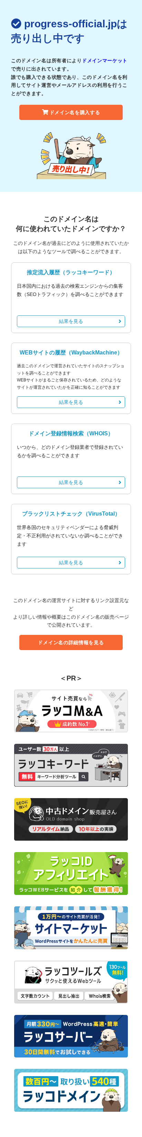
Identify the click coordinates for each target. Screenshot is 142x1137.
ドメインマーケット (105, 60)
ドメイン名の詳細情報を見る (71, 642)
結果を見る (71, 321)
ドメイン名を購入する (75, 112)
